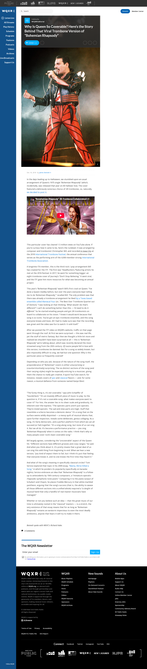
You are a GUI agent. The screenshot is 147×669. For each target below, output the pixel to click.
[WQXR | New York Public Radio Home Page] (8, 11)
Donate (125, 11)
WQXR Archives (67, 605)
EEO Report (44, 634)
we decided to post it (36, 192)
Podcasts (10, 44)
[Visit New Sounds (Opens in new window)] (77, 3)
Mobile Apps (119, 578)
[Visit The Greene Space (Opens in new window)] (88, 3)
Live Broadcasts (7, 58)
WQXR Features (67, 599)
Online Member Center (123, 595)
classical (64, 378)
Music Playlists (66, 578)
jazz (53, 378)
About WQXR (120, 585)
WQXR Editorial (38, 21)
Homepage (92, 578)
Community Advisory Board (125, 609)
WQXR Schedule (67, 582)
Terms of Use (26, 628)
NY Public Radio (121, 612)
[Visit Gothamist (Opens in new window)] (33, 3)
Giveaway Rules (121, 615)
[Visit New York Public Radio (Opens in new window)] (28, 653)
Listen (33, 43)
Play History (8, 27)
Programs (10, 36)
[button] (42, 43)
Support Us (9, 62)
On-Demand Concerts (96, 585)
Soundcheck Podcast (96, 589)
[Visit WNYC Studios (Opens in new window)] (41, 3)
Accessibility (47, 628)
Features (10, 40)
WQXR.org (32, 586)
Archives (10, 53)
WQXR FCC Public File (29, 634)
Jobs (116, 599)
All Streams (9, 22)
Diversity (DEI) (120, 602)
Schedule (10, 31)
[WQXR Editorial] (28, 20)
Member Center (138, 11)
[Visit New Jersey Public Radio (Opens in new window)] (118, 653)
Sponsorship (119, 605)
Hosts (63, 589)
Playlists (91, 582)
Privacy (37, 628)
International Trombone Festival (50, 254)
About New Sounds (95, 592)
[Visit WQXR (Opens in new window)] (63, 3)
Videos (11, 49)
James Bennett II (45, 173)
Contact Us (119, 592)
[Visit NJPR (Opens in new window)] (51, 3)
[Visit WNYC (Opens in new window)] (23, 3)
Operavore (65, 602)
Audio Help (119, 589)
